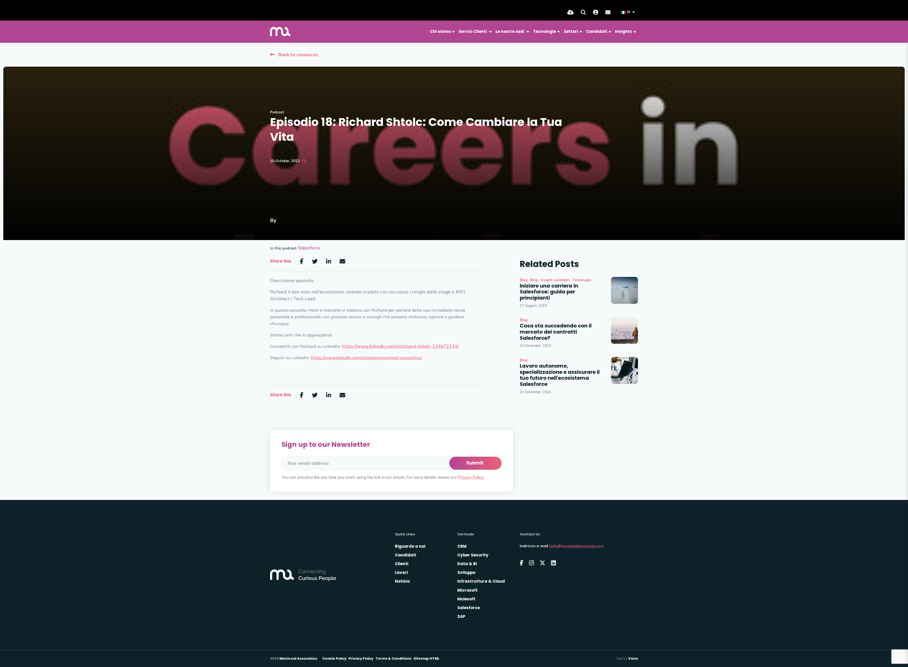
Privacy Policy (471, 477)
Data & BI (467, 564)
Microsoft (467, 590)
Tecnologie (581, 280)
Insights (623, 31)
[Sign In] (595, 12)
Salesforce (309, 248)
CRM (462, 546)
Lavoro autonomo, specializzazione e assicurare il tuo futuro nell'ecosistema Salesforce (560, 375)
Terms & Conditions (393, 658)
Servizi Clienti (473, 31)
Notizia (402, 581)
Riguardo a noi (410, 546)
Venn (633, 658)
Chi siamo (440, 31)
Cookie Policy (334, 658)
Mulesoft (466, 599)
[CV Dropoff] (570, 12)
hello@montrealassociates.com (576, 545)
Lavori (401, 572)
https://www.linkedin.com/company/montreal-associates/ (366, 357)
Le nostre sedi (510, 31)
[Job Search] (583, 12)
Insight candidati (555, 280)
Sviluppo (466, 572)
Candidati (596, 31)
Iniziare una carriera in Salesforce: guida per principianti (549, 292)
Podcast (277, 112)
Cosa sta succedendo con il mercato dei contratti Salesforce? (556, 332)
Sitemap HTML (426, 658)
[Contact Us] (608, 12)
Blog (524, 280)
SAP (461, 616)
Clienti (401, 564)
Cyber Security (473, 555)
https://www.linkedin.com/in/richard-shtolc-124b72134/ (400, 346)
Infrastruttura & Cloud (481, 581)
